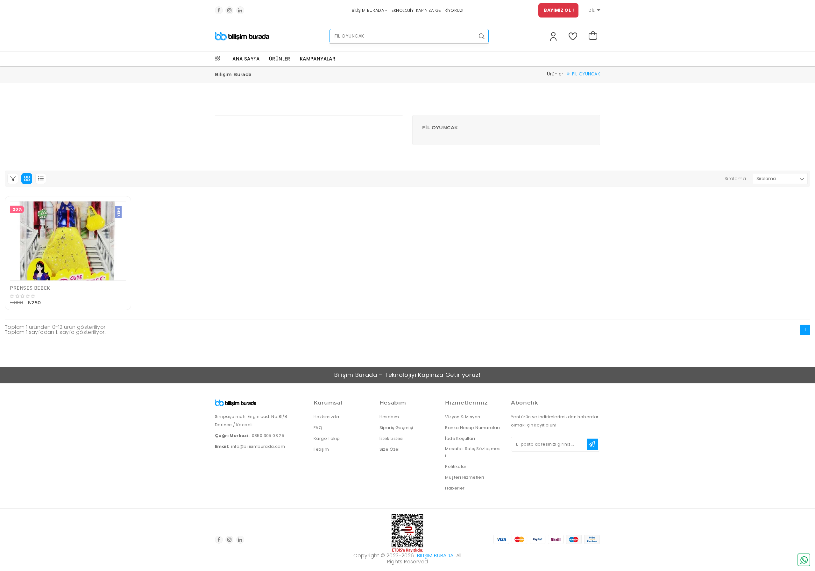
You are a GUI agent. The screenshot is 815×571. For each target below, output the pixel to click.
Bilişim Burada (435, 555)
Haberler (454, 488)
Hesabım (389, 417)
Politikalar (455, 466)
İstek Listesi (391, 438)
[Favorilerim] (574, 36)
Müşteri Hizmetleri (464, 477)
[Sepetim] (594, 36)
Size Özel (389, 449)
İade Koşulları (460, 438)
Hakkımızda (326, 417)
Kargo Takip (327, 438)
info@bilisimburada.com (258, 446)
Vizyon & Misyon (462, 417)
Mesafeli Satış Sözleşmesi (472, 452)
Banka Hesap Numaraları (472, 428)
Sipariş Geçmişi (396, 428)
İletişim (321, 449)
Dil (592, 10)
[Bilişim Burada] (235, 401)
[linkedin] (240, 10)
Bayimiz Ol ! (559, 10)
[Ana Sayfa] (242, 34)
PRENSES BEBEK (30, 288)
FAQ (318, 428)
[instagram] (229, 10)
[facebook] (219, 10)
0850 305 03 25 (268, 436)
